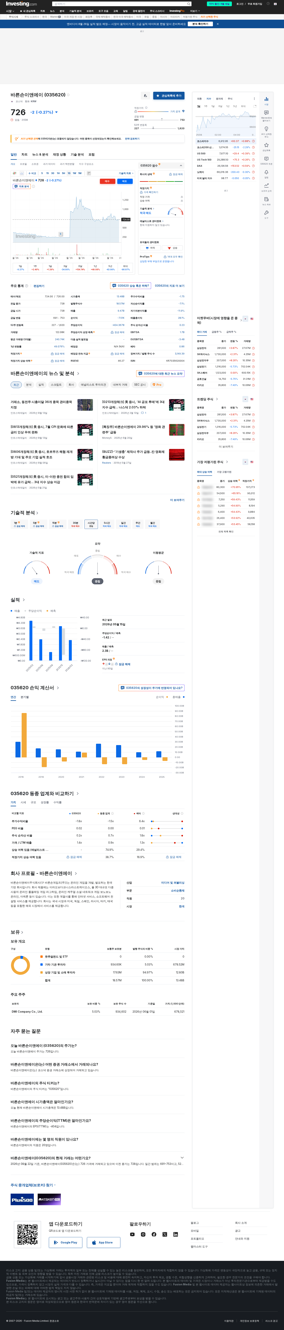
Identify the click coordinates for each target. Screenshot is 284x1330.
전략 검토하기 (132, 138)
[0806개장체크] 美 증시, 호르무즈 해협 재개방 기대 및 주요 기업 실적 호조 (42, 454)
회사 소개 (241, 1222)
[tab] (19, 524)
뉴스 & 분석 (40, 154)
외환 (199, 98)
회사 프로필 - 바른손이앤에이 (41, 873)
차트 (24, 154)
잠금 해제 (76, 856)
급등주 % (217, 331)
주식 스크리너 (157, 11)
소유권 (34, 163)
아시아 (163, 16)
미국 (138, 16)
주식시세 (13, 16)
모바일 (195, 1230)
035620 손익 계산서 (32, 687)
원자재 (219, 98)
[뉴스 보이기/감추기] (89, 173)
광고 (238, 1230)
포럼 (91, 154)
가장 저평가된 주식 (210, 462)
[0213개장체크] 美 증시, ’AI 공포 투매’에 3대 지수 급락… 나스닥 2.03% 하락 (133, 404)
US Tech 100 (204, 159)
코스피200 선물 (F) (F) (209, 147)
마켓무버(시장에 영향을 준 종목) (217, 320)
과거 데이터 (49, 163)
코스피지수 (203, 141)
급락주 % (231, 331)
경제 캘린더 (139, 11)
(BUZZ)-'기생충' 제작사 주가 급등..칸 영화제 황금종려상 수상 (133, 454)
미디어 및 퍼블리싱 (173, 882)
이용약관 (229, 1320)
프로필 (23, 163)
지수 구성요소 (86, 163)
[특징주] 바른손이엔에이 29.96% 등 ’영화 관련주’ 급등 (133, 429)
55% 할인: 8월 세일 (219, 4)
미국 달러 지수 (204, 178)
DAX (199, 165)
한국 (44, 16)
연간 (13, 697)
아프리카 (175, 16)
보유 (15, 932)
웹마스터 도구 (199, 1246)
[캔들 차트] (14, 173)
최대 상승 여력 (204, 471)
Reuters (106, 462)
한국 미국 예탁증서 (123, 16)
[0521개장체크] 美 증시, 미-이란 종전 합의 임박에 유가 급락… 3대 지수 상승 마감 (42, 479)
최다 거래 (202, 331)
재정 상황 (59, 154)
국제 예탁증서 (103, 16)
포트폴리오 (197, 1238)
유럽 (146, 16)
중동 (154, 16)
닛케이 (200, 172)
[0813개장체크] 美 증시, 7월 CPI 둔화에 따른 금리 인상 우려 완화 (42, 429)
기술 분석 (77, 154)
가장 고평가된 (224, 471)
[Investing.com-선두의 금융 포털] (21, 4)
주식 (230, 98)
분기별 (25, 697)
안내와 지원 (242, 1238)
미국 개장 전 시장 (73, 16)
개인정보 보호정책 (249, 1320)
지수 (209, 98)
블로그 (195, 1222)
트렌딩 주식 (205, 399)
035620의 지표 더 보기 (170, 285)
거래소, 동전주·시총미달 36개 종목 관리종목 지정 (41, 404)
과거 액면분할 (67, 163)
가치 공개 (175, 111)
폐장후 (88, 16)
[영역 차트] (22, 173)
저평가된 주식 (190, 16)
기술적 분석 (23, 512)
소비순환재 (178, 890)
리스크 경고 (271, 1320)
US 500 (201, 153)
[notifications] (268, 3)
